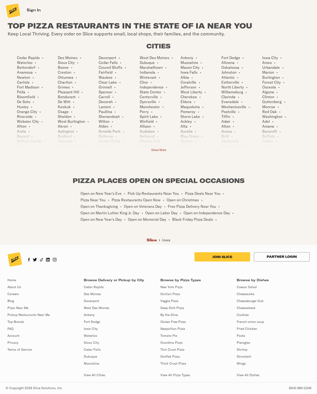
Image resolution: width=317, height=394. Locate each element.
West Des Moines (96, 308)
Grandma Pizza (171, 342)
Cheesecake (245, 294)
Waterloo (90, 336)
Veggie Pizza (169, 301)
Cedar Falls (92, 349)
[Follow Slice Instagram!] (55, 260)
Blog (10, 301)
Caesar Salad (247, 287)
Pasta (241, 336)
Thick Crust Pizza (173, 363)
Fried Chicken (247, 329)
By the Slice (169, 315)
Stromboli (244, 356)
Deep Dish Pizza (172, 308)
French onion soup (250, 322)
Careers (13, 294)
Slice (152, 240)
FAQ (10, 329)
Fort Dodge (92, 322)
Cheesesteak (246, 308)
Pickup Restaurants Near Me (28, 315)
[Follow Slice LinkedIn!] (48, 260)
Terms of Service (19, 349)
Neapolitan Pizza (172, 329)
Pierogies (243, 342)
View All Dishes (248, 375)
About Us (14, 287)
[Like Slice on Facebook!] (29, 260)
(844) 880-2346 (300, 388)
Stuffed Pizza (170, 356)
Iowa (166, 240)
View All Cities (94, 375)
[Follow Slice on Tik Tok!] (41, 260)
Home (11, 280)
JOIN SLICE (222, 257)
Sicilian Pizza (170, 294)
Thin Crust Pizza (172, 349)
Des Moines (92, 294)
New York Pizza (171, 287)
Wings (241, 363)
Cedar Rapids (94, 287)
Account (13, 336)
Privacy (12, 342)
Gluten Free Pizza (173, 322)
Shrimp (242, 349)
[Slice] (12, 10)
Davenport (91, 301)
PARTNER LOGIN (282, 257)
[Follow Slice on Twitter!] (35, 260)
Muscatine (91, 363)
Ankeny (89, 315)
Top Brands (15, 322)
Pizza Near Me (17, 308)
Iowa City (91, 329)
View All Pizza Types (175, 375)
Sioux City (91, 342)
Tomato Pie (168, 336)
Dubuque (90, 356)
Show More (158, 150)
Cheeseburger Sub (250, 301)
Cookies (243, 315)
